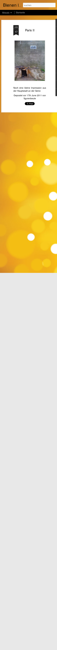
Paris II (30, 30)
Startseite (20, 12)
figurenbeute (30, 98)
